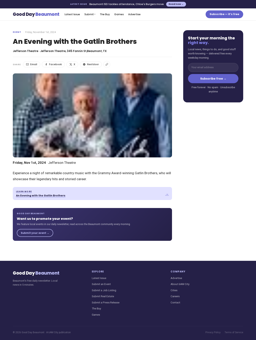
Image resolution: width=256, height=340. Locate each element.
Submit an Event (101, 284)
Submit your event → (35, 233)
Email (33, 64)
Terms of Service (234, 332)
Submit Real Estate (103, 296)
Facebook (55, 64)
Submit (89, 14)
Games (119, 14)
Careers (175, 296)
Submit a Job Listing (104, 290)
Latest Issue (72, 14)
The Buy (105, 14)
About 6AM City (180, 284)
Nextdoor (93, 64)
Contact (175, 302)
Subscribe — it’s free (224, 14)
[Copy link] (106, 64)
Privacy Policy (213, 332)
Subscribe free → (213, 79)
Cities (174, 290)
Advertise (134, 14)
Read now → (176, 4)
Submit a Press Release (105, 302)
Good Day (36, 14)
